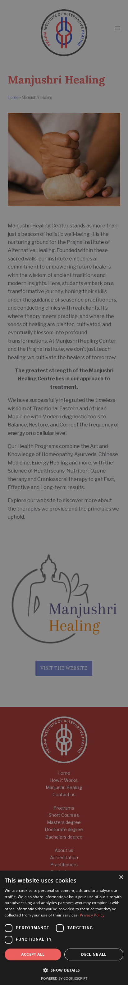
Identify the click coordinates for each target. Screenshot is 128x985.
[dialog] (64, 492)
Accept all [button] (32, 954)
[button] (64, 970)
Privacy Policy (92, 915)
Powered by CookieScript (64, 978)
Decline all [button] (93, 954)
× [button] (121, 877)
